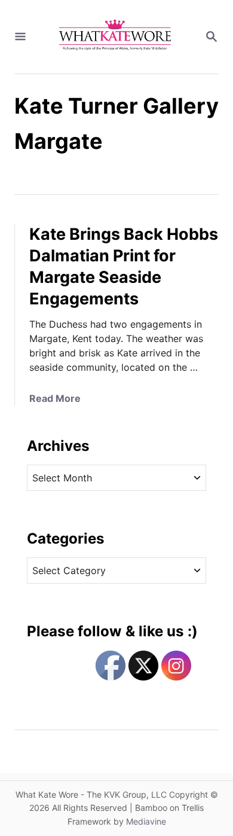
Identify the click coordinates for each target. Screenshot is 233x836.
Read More (55, 398)
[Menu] (20, 37)
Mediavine (146, 821)
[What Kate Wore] (115, 37)
